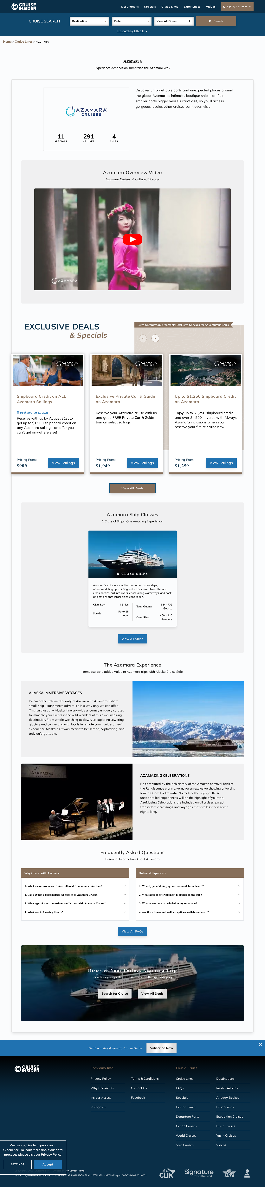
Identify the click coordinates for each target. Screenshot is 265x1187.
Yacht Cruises (226, 1135)
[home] (23, 6)
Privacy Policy (101, 1078)
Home (7, 41)
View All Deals (132, 488)
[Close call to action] (260, 1044)
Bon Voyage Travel (75, 1170)
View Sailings (63, 463)
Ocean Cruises (186, 1126)
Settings (17, 1164)
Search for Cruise (114, 993)
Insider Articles (227, 1088)
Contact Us (139, 1088)
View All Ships (133, 639)
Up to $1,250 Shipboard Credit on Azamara (205, 399)
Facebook (138, 1097)
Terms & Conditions (145, 1078)
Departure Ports (187, 1116)
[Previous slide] (143, 338)
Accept (47, 1164)
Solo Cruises (185, 1145)
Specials (150, 6)
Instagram (98, 1107)
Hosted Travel (186, 1107)
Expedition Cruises (229, 1116)
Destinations (130, 6)
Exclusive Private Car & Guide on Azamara (125, 399)
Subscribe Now (161, 1048)
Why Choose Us (102, 1088)
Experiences (192, 6)
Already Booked (228, 1097)
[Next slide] (155, 338)
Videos (211, 6)
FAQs (180, 1088)
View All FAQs (132, 931)
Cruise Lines (169, 6)
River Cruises (225, 1126)
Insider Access (101, 1097)
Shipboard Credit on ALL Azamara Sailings (41, 399)
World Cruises (186, 1135)
